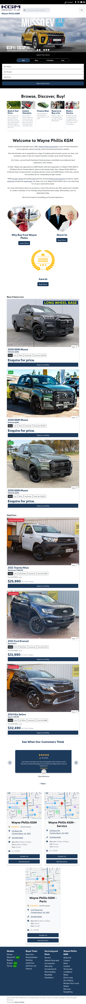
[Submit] (25, 10)
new (16, 178)
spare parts (28, 181)
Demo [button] (36, 60)
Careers (66, 960)
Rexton (10, 960)
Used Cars (30, 963)
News (65, 974)
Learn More (24, 243)
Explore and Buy (43, 365)
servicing (10, 181)
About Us (67, 957)
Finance (29, 968)
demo (20, 178)
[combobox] (36, 10)
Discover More (14, 32)
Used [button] (62, 60)
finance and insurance (57, 178)
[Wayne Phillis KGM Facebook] (76, 2)
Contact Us (24, 856)
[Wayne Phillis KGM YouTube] (81, 2)
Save (73, 347)
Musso (9, 954)
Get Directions (24, 861)
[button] (81, 10)
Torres (9, 965)
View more (44, 768)
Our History (68, 980)
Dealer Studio (19, 1002)
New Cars (30, 954)
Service (48, 957)
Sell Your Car (31, 965)
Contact (70, 2)
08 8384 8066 (17, 837)
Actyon (10, 963)
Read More (62, 240)
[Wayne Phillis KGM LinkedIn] (84, 2)
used (34, 178)
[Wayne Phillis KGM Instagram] (78, 2)
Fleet (65, 963)
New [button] (23, 60)
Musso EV (11, 957)
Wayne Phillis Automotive (48, 146)
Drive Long (68, 977)
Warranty (48, 966)
